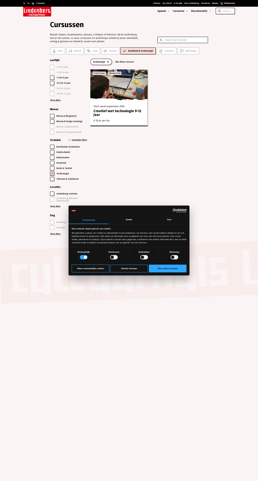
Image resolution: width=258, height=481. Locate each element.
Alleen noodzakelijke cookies (90, 268)
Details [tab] (129, 219)
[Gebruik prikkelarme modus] (29, 3)
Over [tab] (169, 219)
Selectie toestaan (129, 268)
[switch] (114, 257)
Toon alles (55, 100)
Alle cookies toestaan (168, 268)
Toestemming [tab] (88, 220)
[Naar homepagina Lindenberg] (43, 11)
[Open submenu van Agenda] (168, 11)
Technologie (99, 62)
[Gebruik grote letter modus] (25, 3)
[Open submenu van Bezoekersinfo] (209, 11)
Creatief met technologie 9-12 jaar (117, 113)
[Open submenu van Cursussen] (186, 11)
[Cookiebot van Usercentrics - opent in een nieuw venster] (175, 211)
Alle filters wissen (124, 62)
